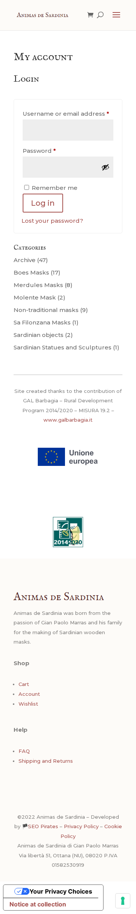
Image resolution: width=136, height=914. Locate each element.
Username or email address (68, 113)
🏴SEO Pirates (40, 826)
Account (29, 694)
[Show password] (105, 167)
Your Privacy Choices (60, 891)
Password (53, 150)
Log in (43, 203)
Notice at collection (37, 904)
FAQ (24, 751)
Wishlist (28, 704)
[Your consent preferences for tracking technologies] (123, 901)
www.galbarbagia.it (68, 420)
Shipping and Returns (46, 761)
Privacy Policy (81, 826)
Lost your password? (52, 220)
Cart (24, 684)
